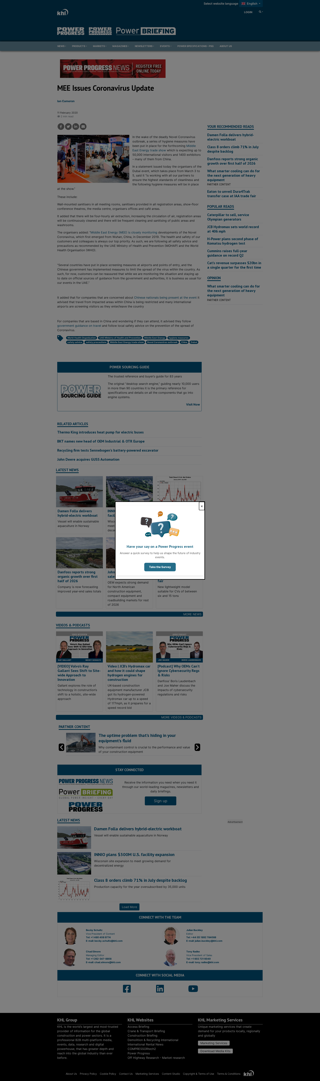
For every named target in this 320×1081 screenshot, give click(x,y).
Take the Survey (160, 567)
